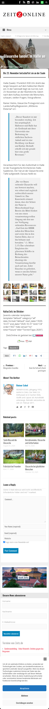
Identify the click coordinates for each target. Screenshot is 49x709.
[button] (45, 659)
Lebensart (18, 67)
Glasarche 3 (14, 347)
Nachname (7, 611)
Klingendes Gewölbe (10, 366)
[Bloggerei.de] (38, 335)
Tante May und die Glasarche (10, 441)
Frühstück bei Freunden (12, 466)
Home (6, 67)
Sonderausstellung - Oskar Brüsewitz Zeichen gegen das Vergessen (22, 650)
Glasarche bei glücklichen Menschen (35, 468)
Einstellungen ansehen (24, 702)
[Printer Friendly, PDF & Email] (24, 341)
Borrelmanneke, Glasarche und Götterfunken (35, 441)
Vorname (6, 601)
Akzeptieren (24, 688)
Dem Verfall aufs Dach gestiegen (37, 368)
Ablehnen (24, 695)
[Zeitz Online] (24, 14)
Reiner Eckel (22, 385)
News (11, 67)
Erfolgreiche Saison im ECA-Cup (20, 36)
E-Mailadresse (8, 622)
